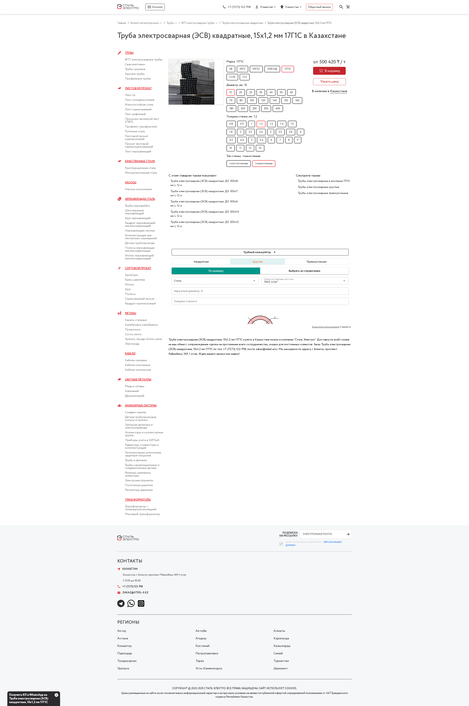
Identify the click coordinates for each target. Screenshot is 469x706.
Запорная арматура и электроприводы (139, 426)
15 (230, 92)
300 (266, 108)
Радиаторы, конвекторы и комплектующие (142, 446)
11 (240, 148)
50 (281, 92)
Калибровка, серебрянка (141, 324)
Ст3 (245, 77)
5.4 (261, 140)
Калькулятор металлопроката (325, 327)
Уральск (123, 668)
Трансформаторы (138, 500)
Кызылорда (282, 646)
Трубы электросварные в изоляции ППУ (324, 181)
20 (240, 92)
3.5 (280, 132)
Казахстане (338, 91)
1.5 (292, 124)
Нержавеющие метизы (140, 230)
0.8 (231, 124)
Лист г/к (130, 95)
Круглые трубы (135, 74)
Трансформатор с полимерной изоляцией (140, 508)
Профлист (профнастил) (141, 126)
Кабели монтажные (137, 365)
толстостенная (238, 163)
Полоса (130, 294)
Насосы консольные (138, 189)
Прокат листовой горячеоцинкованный (139, 145)
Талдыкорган (126, 661)
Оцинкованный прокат (140, 298)
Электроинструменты (139, 480)
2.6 (261, 132)
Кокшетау (124, 646)
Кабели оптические (138, 369)
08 (230, 69)
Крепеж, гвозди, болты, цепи (143, 339)
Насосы (130, 182)
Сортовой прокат (138, 268)
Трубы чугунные (135, 69)
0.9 (242, 124)
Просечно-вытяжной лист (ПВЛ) (142, 120)
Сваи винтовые (135, 64)
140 (275, 100)
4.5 (231, 140)
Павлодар (124, 653)
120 (263, 100)
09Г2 (242, 69)
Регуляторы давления (139, 490)
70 (230, 100)
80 (241, 100)
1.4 (281, 124)
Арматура (131, 275)
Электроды (132, 343)
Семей (278, 653)
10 (230, 148)
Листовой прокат (138, 88)
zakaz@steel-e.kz (135, 592)
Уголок (129, 284)
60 (291, 92)
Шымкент (281, 668)
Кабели (130, 353)
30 (260, 92)
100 (252, 100)
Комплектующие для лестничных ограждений (141, 237)
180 (231, 108)
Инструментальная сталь (141, 172)
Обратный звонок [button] (319, 7)
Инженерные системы (141, 405)
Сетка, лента (133, 334)
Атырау (200, 638)
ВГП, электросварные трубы (143, 59)
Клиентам (266, 7)
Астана (122, 638)
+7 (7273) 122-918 (239, 7)
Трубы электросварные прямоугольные (323, 193)
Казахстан (292, 7)
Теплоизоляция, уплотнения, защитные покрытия (143, 454)
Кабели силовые (136, 360)
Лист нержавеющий (138, 151)
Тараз (199, 661)
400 (278, 108)
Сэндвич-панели (135, 412)
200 (243, 108)
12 (250, 148)
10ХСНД (272, 69)
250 (254, 108)
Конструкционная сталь (140, 168)
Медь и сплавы (134, 386)
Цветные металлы (138, 379)
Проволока (132, 329)
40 (271, 92)
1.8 (230, 132)
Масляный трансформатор (142, 514)
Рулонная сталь (135, 131)
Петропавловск (206, 653)
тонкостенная (263, 163)
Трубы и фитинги (136, 460)
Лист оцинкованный (138, 109)
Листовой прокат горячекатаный (136, 138)
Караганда (281, 638)
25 (250, 92)
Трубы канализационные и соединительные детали (142, 467)
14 (260, 148)
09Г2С (256, 69)
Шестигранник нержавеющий (134, 212)
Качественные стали (140, 161)
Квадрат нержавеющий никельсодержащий (140, 224)
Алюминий (132, 391)
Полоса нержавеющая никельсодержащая (139, 249)
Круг (128, 289)
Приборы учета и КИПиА (142, 440)
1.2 (261, 124)
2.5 (250, 132)
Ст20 (232, 77)
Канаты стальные (136, 320)
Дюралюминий (134, 395)
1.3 (271, 124)
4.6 (242, 140)
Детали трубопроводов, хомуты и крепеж (141, 419)
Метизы (130, 313)
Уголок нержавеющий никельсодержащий (139, 257)
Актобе (200, 631)
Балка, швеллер (135, 279)
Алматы (279, 631)
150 (286, 100)
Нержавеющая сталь (140, 199)
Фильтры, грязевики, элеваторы (138, 474)
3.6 (290, 132)
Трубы (129, 53)
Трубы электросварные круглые (318, 187)
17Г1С (288, 69)
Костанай (202, 646)
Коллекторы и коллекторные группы (144, 434)
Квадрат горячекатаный (140, 303)
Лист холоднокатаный (139, 100)
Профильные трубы (138, 78)
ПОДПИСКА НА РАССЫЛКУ (288, 534)
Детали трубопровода (139, 243)
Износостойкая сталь (139, 104)
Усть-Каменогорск (208, 668)
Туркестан (281, 661)
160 (297, 100)
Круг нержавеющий (137, 218)
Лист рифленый (135, 114)
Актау (121, 631)
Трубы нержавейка (137, 205)
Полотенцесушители (139, 485)
